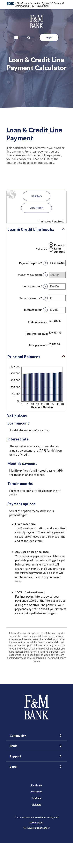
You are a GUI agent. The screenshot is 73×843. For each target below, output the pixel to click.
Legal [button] (13, 766)
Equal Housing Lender (38, 827)
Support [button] (15, 756)
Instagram (36, 791)
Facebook (36, 785)
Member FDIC (36, 822)
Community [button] (18, 735)
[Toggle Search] (29, 37)
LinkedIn (36, 804)
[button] (36, 229)
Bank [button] (13, 746)
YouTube (36, 798)
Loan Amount (59, 250)
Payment (60, 245)
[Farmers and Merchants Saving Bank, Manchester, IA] (36, 21)
